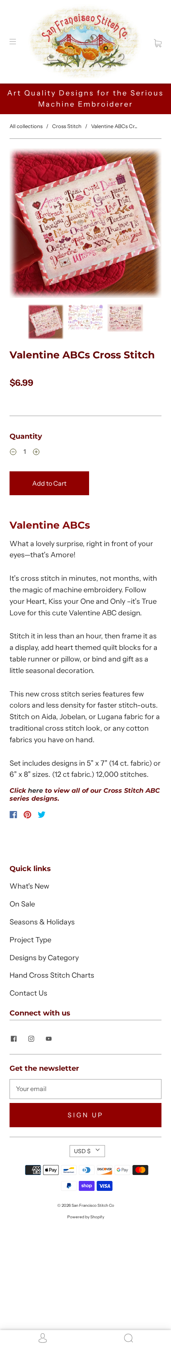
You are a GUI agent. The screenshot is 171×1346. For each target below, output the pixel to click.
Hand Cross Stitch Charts (52, 975)
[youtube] (48, 1038)
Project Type (30, 940)
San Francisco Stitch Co (93, 1205)
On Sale (22, 904)
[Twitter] (42, 815)
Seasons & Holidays (42, 922)
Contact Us (28, 993)
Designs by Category (44, 957)
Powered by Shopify (85, 1217)
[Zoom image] (85, 224)
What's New (29, 886)
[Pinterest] (27, 815)
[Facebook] (13, 815)
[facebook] (13, 1038)
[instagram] (31, 1038)
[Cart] (157, 41)
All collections (26, 126)
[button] (25, 224)
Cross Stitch (67, 126)
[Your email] (85, 1089)
